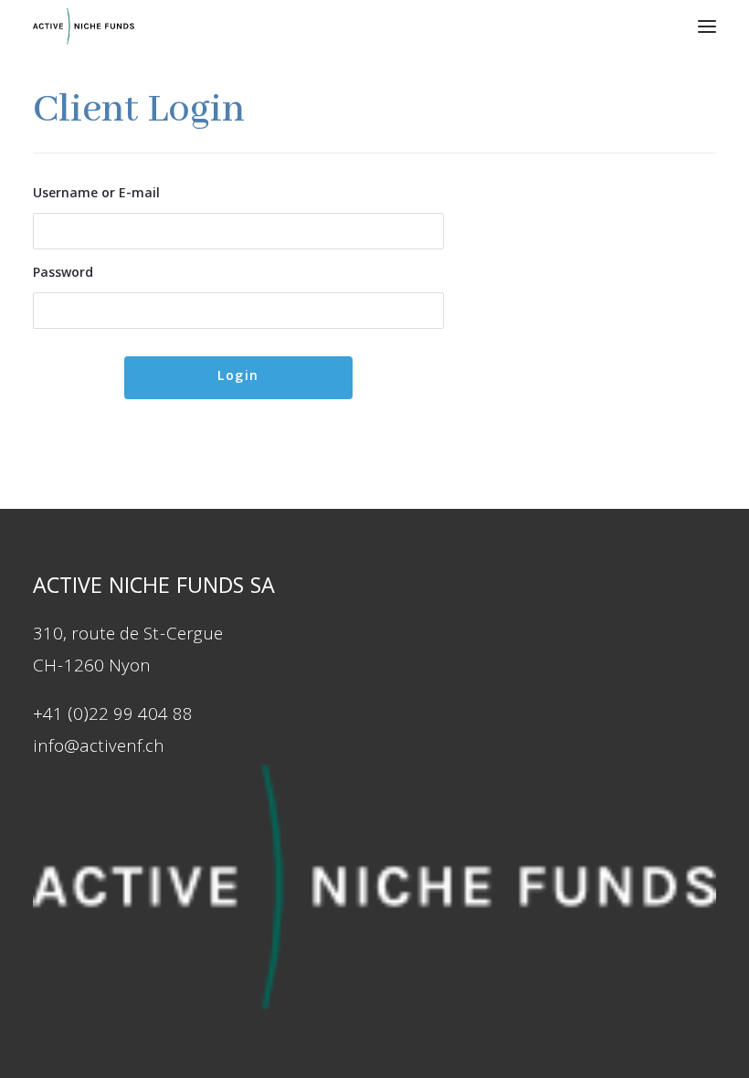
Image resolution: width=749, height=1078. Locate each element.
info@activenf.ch (98, 748)
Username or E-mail (96, 195)
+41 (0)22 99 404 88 (113, 716)
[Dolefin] (83, 26)
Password (63, 274)
